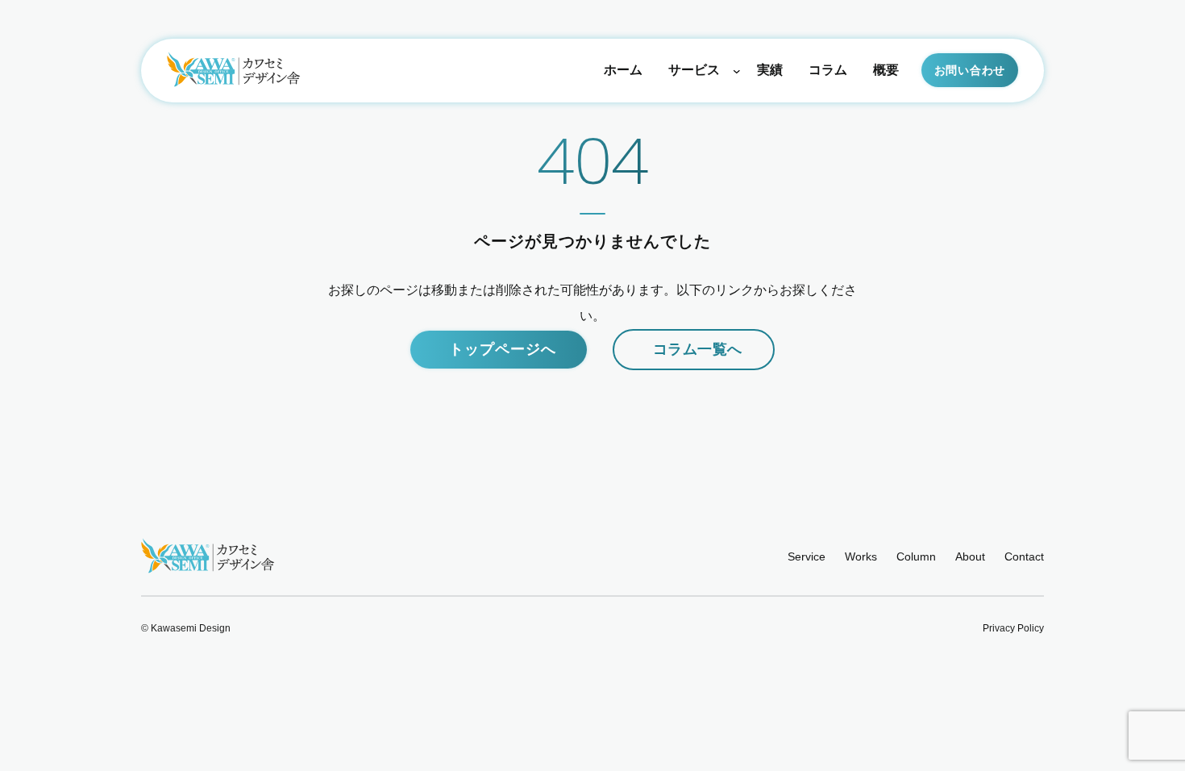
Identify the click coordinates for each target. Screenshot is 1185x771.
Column (916, 556)
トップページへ (502, 349)
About (970, 556)
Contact (1024, 556)
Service (806, 556)
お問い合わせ (969, 70)
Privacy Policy (1013, 628)
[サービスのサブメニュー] (737, 71)
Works (861, 556)
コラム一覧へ (697, 349)
